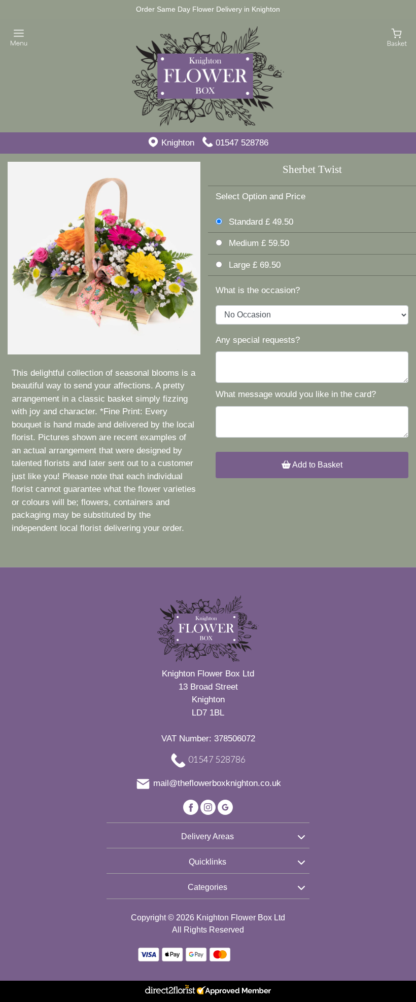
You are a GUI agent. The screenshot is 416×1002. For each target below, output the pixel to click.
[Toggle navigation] (19, 38)
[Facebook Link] (191, 807)
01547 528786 (242, 143)
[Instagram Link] (209, 807)
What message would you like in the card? (296, 394)
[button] (208, 835)
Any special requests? (258, 340)
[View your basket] (397, 37)
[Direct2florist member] (208, 991)
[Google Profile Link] (225, 807)
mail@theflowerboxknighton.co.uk (217, 784)
